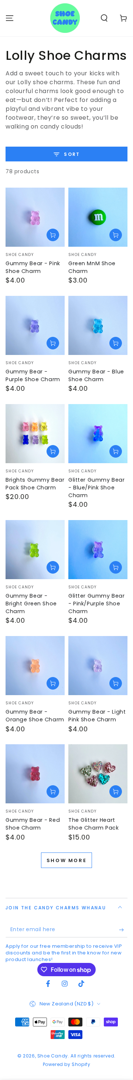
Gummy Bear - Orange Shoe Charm (35, 715)
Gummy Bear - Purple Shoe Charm (33, 375)
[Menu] (9, 18)
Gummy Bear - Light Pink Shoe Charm (97, 715)
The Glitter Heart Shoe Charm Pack (93, 823)
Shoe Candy (52, 1056)
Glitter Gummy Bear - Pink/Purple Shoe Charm (96, 603)
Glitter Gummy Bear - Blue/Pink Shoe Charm (96, 487)
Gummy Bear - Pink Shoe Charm (33, 267)
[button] (104, 18)
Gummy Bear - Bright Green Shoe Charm (31, 603)
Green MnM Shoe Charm (92, 267)
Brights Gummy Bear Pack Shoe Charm (35, 483)
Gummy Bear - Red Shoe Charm (33, 823)
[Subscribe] (123, 930)
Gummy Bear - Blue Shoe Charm (96, 375)
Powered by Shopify (67, 1064)
